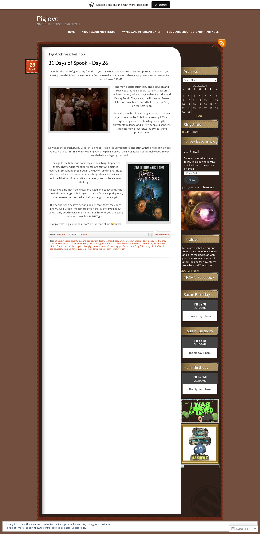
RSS (221, 44)
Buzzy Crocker (119, 241)
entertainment (80, 243)
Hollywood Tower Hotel (142, 243)
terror (95, 249)
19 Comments (161, 234)
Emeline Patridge (65, 243)
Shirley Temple (158, 246)
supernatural (86, 249)
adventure (75, 241)
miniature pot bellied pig (80, 246)
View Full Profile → (191, 270)
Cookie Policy (79, 527)
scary (148, 246)
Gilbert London (114, 243)
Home (71, 32)
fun (97, 243)
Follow (191, 180)
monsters (96, 246)
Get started (161, 4)
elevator (53, 243)
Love (66, 246)
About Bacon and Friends (98, 32)
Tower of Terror (118, 249)
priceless (130, 246)
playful (122, 246)
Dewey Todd (153, 241)
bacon (101, 241)
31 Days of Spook (62, 241)
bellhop (108, 241)
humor (163, 243)
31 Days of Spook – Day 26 (78, 63)
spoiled (53, 249)
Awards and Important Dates (141, 32)
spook (59, 249)
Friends (92, 243)
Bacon (85, 234)
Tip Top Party (105, 249)
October (110, 246)
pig (117, 246)
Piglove (48, 18)
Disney (163, 241)
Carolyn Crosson (134, 241)
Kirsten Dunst (56, 246)
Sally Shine (140, 246)
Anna (83, 241)
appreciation (92, 241)
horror (156, 243)
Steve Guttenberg (71, 249)
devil (145, 241)
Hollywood (126, 243)
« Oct (199, 115)
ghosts (103, 243)
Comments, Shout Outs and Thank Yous (193, 32)
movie (103, 246)
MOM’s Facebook (198, 277)
